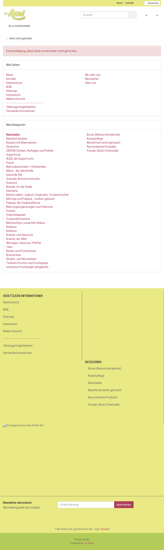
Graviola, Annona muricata (23, 178)
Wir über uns (93, 74)
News (120, 3)
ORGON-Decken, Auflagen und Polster (30, 150)
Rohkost (11, 226)
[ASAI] (27, 14)
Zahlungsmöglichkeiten (21, 107)
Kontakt (129, 3)
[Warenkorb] (155, 15)
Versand (104, 529)
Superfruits (13, 154)
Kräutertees (13, 255)
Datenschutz (14, 82)
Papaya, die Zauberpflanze (23, 202)
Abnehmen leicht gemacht (103, 142)
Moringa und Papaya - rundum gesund (30, 198)
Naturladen (95, 383)
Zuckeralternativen (18, 218)
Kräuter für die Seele (19, 186)
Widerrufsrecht (15, 98)
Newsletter (92, 78)
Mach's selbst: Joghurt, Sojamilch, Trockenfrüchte (37, 194)
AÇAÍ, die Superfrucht (20, 158)
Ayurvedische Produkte (101, 146)
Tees (9, 247)
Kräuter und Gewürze (19, 234)
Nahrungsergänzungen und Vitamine (29, 206)
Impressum (13, 94)
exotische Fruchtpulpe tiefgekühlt (27, 267)
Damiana (12, 190)
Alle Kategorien (19, 25)
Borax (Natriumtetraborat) (103, 134)
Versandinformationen (20, 111)
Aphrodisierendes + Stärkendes (26, 166)
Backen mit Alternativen (21, 142)
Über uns (90, 82)
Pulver (10, 162)
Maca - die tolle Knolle (19, 170)
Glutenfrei (12, 146)
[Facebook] (159, 517)
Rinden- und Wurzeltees (21, 259)
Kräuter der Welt (16, 238)
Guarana (11, 182)
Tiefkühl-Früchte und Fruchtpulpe (27, 263)
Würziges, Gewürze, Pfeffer (23, 243)
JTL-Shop (89, 543)
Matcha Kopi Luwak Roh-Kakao (25, 222)
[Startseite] (4, 38)
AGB (9, 86)
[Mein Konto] (157, 26)
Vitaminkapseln (16, 214)
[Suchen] (132, 15)
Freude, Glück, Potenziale (102, 150)
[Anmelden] (144, 15)
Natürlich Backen (16, 138)
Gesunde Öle (14, 174)
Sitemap (11, 90)
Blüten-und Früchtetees (21, 251)
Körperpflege (94, 138)
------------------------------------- (24, 103)
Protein (10, 210)
